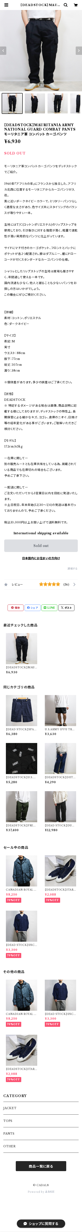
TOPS (7, 1121)
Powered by (36, 1191)
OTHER (9, 1146)
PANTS (9, 1133)
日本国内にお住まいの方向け (41, 558)
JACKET (10, 1108)
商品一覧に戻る (41, 1166)
